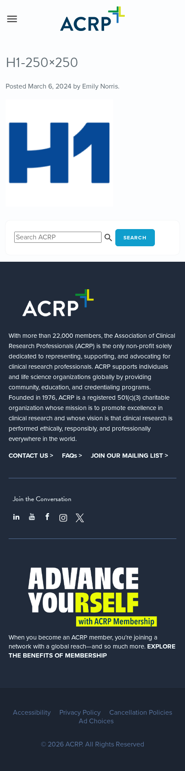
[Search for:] (64, 237)
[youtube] (31, 518)
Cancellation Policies (140, 712)
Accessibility (32, 712)
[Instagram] (63, 518)
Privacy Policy (80, 712)
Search (135, 238)
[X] (80, 518)
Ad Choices (96, 721)
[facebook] (47, 518)
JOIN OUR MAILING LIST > (129, 455)
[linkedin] (16, 518)
